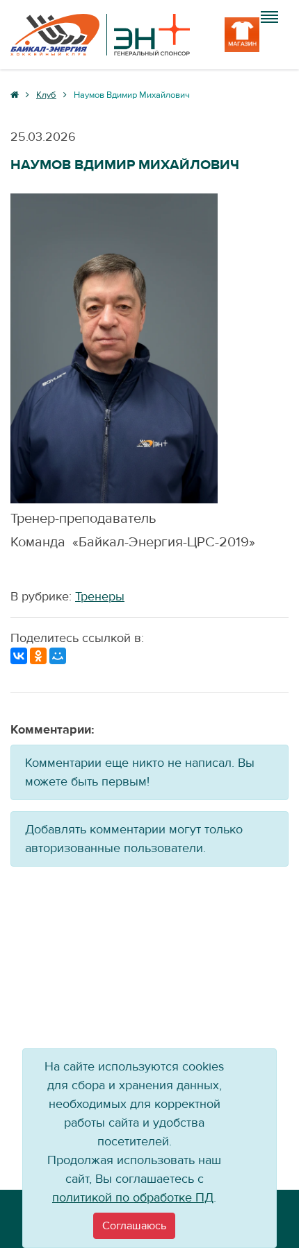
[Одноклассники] (38, 656)
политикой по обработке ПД (132, 1198)
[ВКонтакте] (18, 656)
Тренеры (99, 597)
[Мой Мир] (57, 656)
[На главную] (100, 34)
